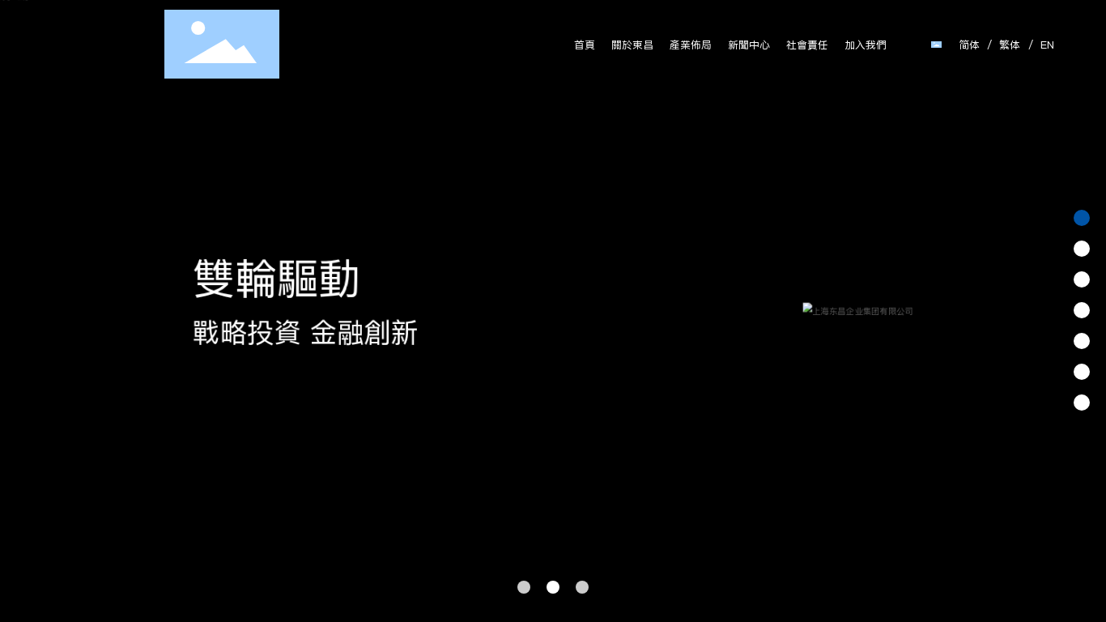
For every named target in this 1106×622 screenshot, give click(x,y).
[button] (523, 587)
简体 (969, 44)
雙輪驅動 (275, 278)
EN (1047, 44)
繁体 (1009, 44)
